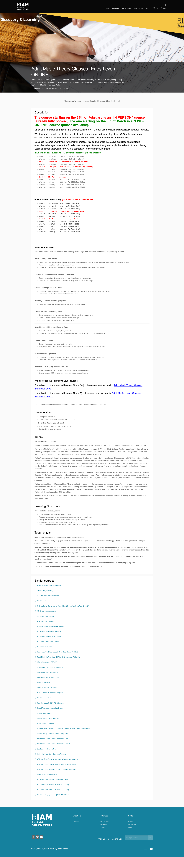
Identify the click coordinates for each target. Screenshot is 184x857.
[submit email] (150, 837)
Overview (104, 824)
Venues (130, 821)
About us (131, 828)
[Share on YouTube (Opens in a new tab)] (41, 837)
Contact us (138, 8)
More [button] (148, 8)
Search (103, 828)
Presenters (132, 824)
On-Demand (126, 8)
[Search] (154, 8)
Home (107, 8)
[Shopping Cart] (157, 8)
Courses (115, 8)
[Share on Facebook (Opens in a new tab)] (33, 837)
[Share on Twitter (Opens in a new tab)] (37, 837)
